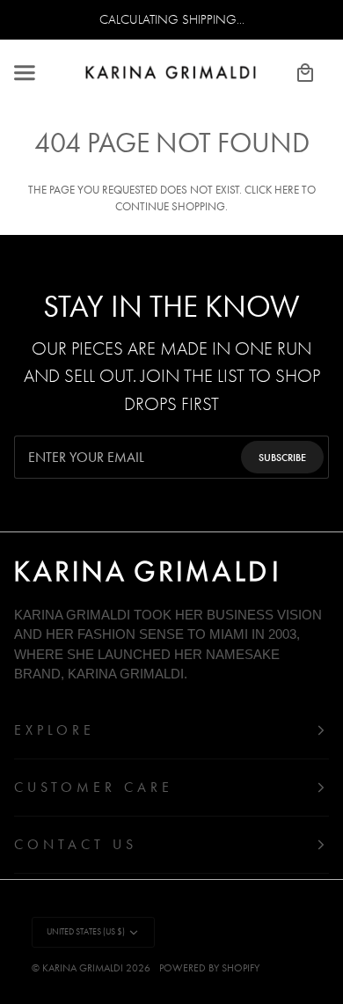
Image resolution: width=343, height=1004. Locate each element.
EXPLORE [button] (54, 730)
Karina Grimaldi (82, 968)
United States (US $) (86, 932)
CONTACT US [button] (75, 844)
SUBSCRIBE (282, 457)
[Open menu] (40, 73)
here (286, 189)
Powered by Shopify (209, 968)
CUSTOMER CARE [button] (93, 787)
